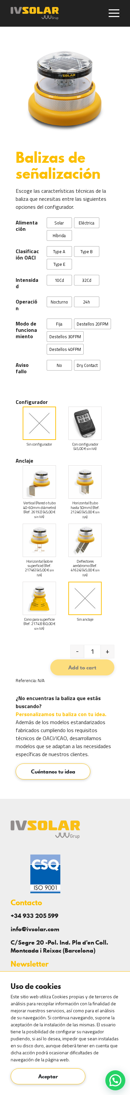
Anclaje (24, 461)
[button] (115, 1080)
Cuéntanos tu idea (53, 771)
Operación (26, 305)
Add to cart (82, 667)
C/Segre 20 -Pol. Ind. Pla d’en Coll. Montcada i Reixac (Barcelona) (59, 946)
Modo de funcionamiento (26, 330)
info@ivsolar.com (35, 929)
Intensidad (27, 283)
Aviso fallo (22, 368)
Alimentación (27, 225)
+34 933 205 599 (34, 916)
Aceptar (48, 1076)
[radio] (59, 223)
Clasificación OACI (27, 254)
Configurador (32, 402)
